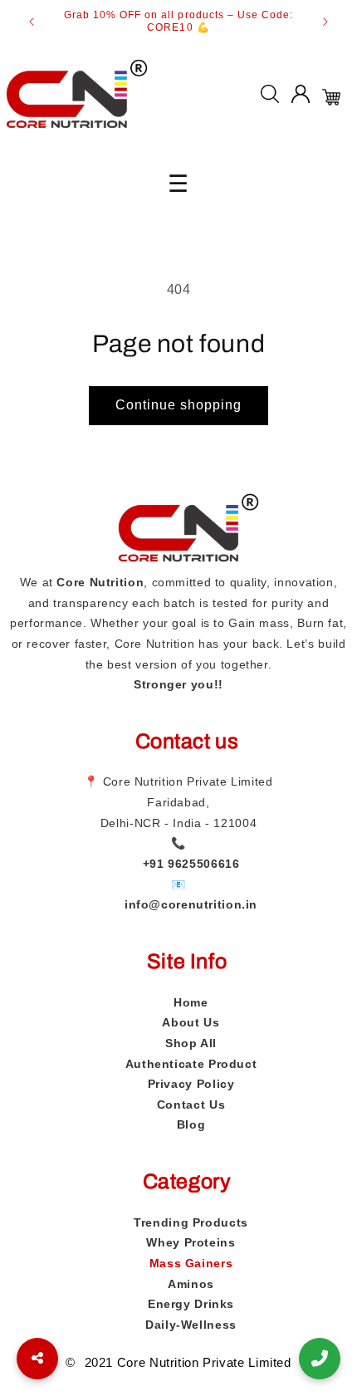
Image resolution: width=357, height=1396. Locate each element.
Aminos (191, 1284)
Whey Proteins (190, 1242)
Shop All (191, 1043)
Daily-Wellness (191, 1324)
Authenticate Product (191, 1063)
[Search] (270, 97)
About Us (190, 1022)
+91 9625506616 (191, 863)
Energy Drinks (191, 1303)
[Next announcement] (325, 21)
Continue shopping (178, 405)
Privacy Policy (191, 1083)
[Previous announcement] (31, 21)
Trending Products (191, 1222)
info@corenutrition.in (191, 904)
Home (191, 1002)
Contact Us (191, 1104)
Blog (191, 1124)
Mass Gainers (191, 1263)
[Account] (300, 97)
